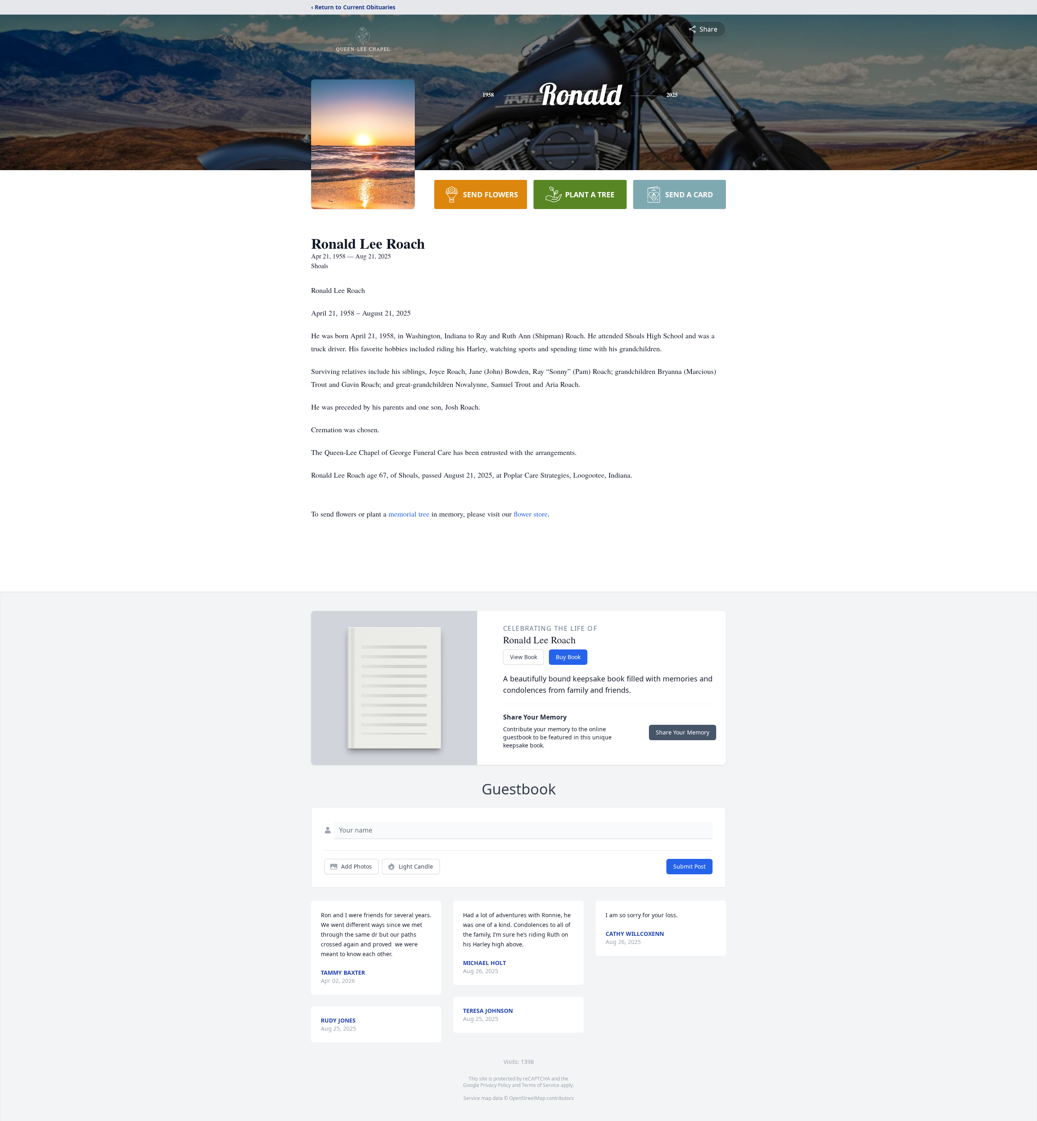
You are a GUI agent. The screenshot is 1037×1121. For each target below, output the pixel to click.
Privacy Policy (495, 1085)
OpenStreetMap (527, 1098)
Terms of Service (540, 1085)
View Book (523, 657)
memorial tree (408, 514)
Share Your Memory (682, 732)
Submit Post (689, 866)
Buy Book (568, 657)
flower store (531, 514)
